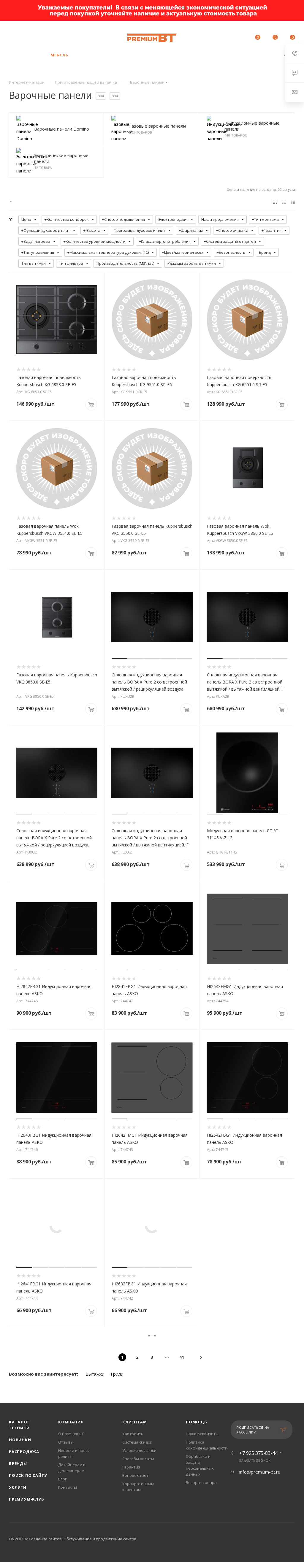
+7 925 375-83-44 (59, 34)
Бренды (18, 1463)
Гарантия (131, 1467)
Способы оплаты (138, 1458)
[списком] (284, 202)
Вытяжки (95, 1374)
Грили (117, 1374)
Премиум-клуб (26, 1499)
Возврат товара (201, 1482)
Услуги (17, 1487)
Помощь (196, 1422)
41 (181, 1357)
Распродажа (24, 1451)
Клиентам (134, 1422)
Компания (70, 1422)
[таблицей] (293, 202)
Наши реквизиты (202, 1433)
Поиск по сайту (28, 1475)
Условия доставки (139, 1450)
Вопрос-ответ (135, 1475)
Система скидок (137, 1442)
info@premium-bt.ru (259, 1472)
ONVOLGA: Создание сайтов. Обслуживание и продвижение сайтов (73, 1539)
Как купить (132, 1433)
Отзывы (66, 1442)
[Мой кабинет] (239, 38)
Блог (62, 1479)
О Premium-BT (71, 1433)
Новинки (20, 1439)
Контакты (67, 1487)
